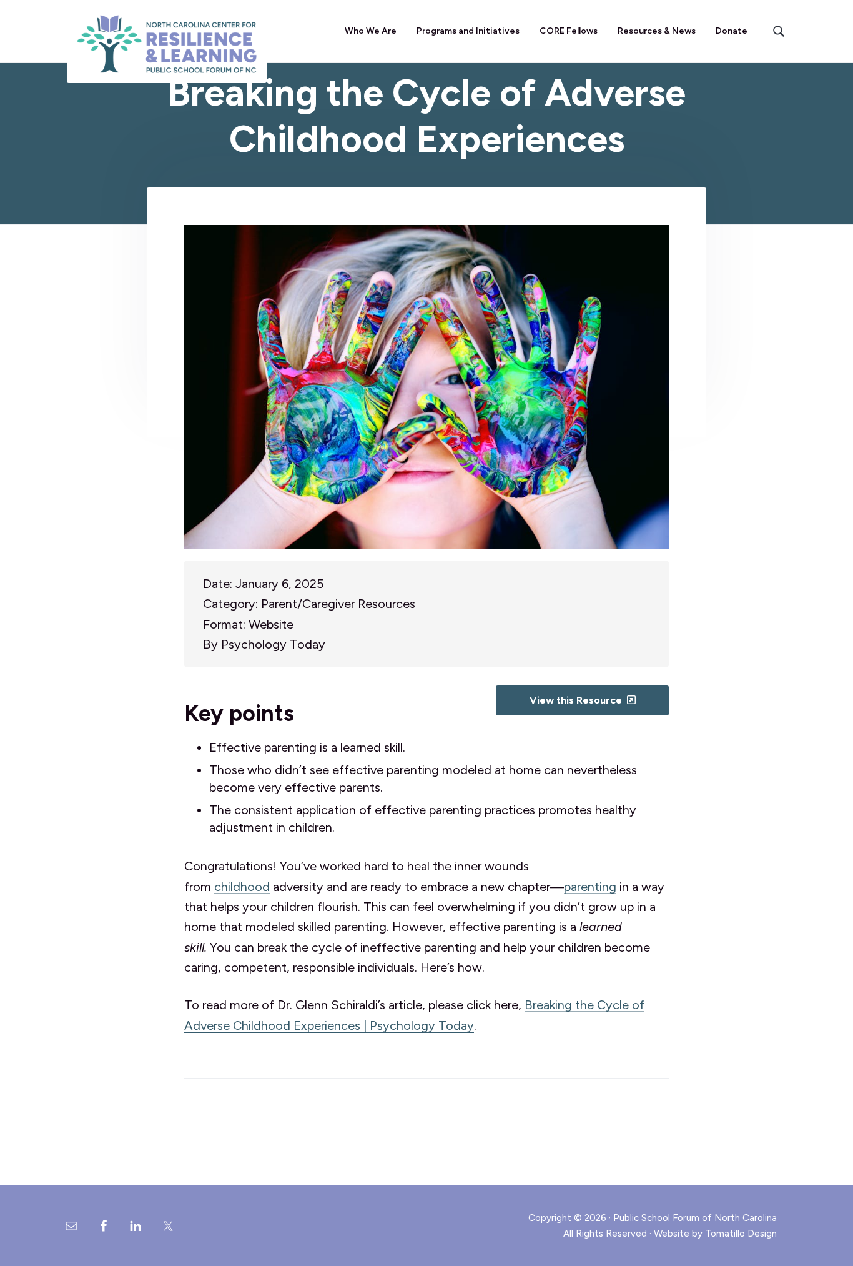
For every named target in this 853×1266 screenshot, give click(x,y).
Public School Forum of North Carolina (695, 1218)
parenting (590, 886)
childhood (242, 886)
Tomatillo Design (741, 1233)
